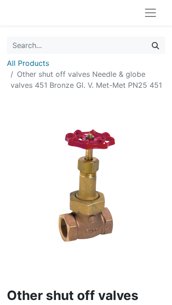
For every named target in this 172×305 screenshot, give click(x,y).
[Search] (155, 45)
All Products (28, 63)
